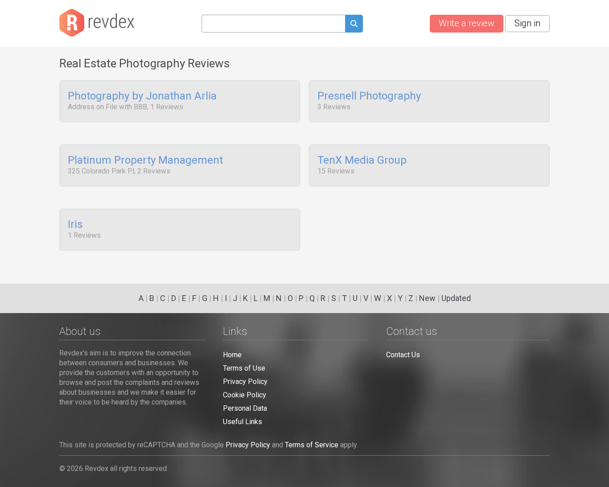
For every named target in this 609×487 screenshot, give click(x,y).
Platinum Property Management (145, 160)
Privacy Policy (245, 381)
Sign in (527, 23)
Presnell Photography (369, 96)
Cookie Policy (244, 395)
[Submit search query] (354, 25)
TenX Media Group (362, 160)
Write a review (466, 23)
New (427, 298)
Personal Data (245, 408)
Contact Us (403, 355)
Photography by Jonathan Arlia (142, 96)
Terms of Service (311, 445)
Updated (456, 298)
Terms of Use (244, 368)
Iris (75, 225)
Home (232, 355)
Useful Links (242, 421)
